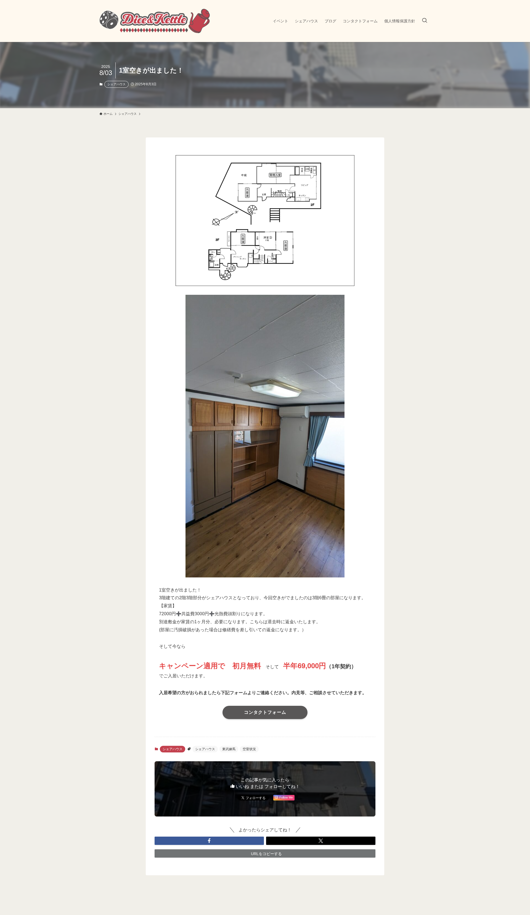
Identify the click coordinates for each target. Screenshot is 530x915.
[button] (209, 841)
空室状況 (249, 749)
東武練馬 (228, 749)
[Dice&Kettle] (154, 21)
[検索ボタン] (424, 21)
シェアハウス (116, 84)
